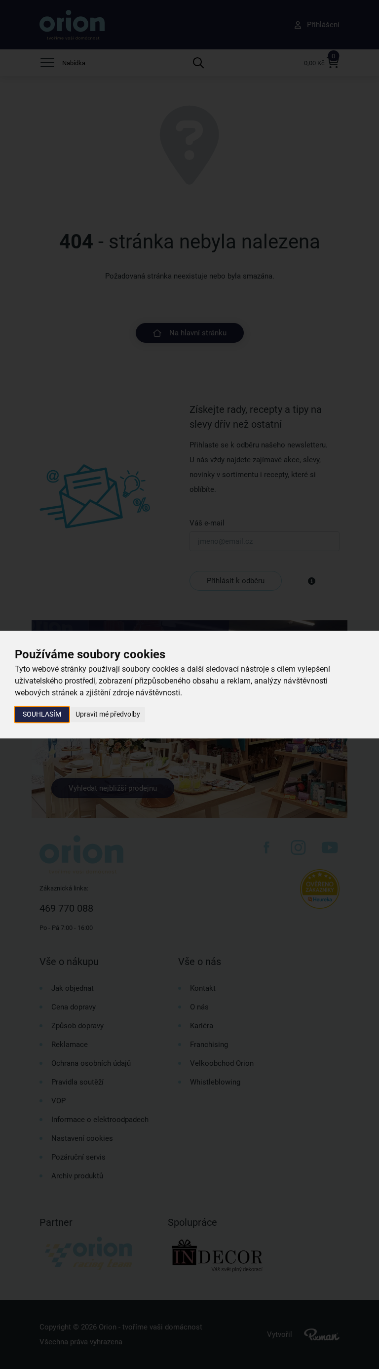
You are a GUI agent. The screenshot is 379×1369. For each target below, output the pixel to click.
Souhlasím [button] (42, 714)
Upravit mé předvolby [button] (108, 714)
